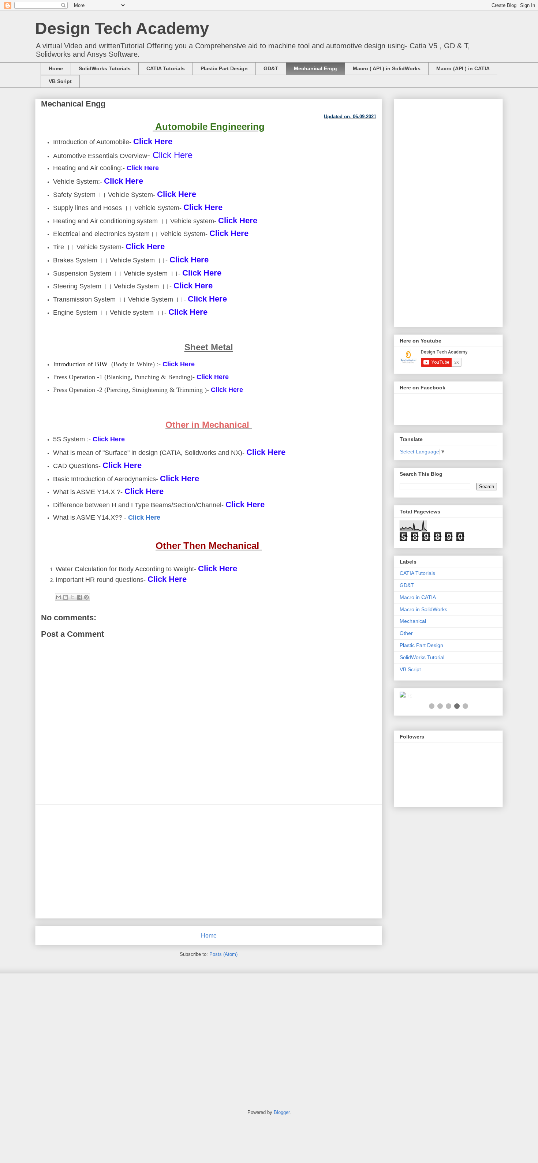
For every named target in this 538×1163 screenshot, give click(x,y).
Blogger (281, 1112)
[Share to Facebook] (79, 597)
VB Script (60, 81)
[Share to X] (72, 597)
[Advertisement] (208, 861)
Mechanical (413, 621)
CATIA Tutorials (165, 68)
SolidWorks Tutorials (105, 68)
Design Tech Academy (122, 28)
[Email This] (58, 597)
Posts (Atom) (223, 954)
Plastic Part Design (224, 68)
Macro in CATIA (418, 597)
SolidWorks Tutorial (422, 657)
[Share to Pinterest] (86, 597)
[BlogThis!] (65, 597)
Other (406, 633)
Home (56, 68)
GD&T (271, 68)
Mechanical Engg (315, 68)
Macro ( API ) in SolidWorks (387, 68)
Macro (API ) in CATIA (463, 68)
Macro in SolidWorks (423, 609)
